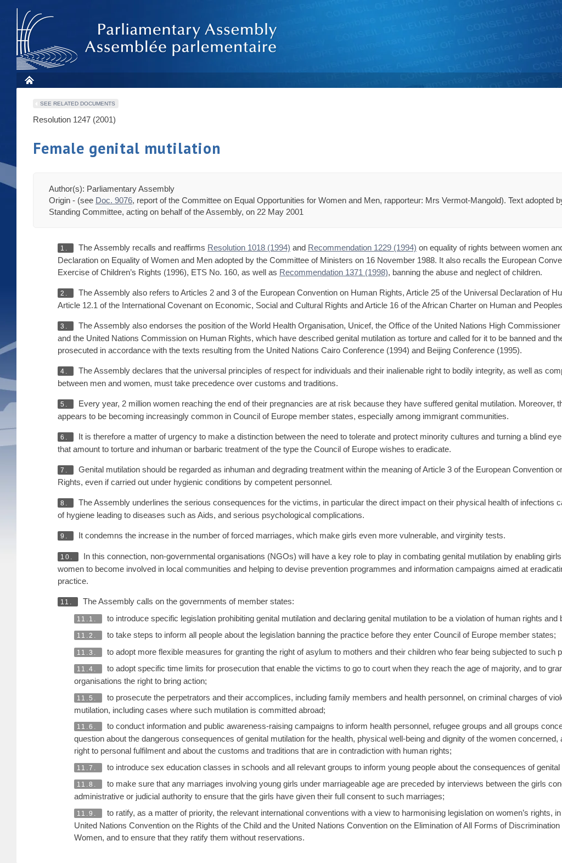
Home (28, 80)
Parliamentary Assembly (148, 39)
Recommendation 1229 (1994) (362, 247)
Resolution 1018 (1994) (248, 247)
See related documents (77, 104)
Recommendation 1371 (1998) (333, 272)
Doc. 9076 (113, 200)
